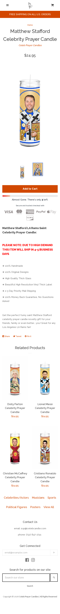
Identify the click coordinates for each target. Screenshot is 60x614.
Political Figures (16, 507)
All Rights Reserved (48, 597)
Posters (35, 507)
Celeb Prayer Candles (30, 45)
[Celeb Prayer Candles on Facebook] (27, 560)
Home (30, 25)
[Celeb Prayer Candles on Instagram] (33, 560)
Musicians (38, 497)
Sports (52, 497)
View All (49, 507)
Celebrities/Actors (16, 497)
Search (30, 586)
